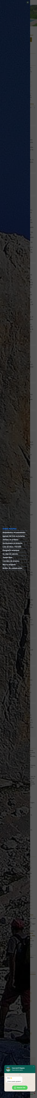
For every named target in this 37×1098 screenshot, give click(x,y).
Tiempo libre (7, 557)
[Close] (27, 2)
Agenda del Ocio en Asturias (14, 536)
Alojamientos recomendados (14, 532)
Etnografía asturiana (11, 550)
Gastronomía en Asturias (12, 543)
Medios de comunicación (12, 568)
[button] (34, 1067)
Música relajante (9, 565)
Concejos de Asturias (11, 561)
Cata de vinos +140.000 (12, 547)
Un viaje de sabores (10, 554)
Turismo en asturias (10, 540)
